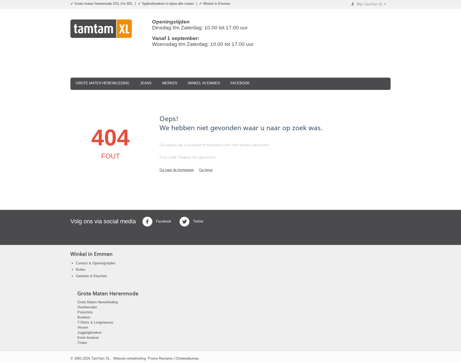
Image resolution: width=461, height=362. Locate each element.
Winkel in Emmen (204, 83)
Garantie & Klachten (91, 276)
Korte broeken (88, 338)
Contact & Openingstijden (95, 263)
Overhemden (87, 307)
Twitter (197, 221)
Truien (82, 343)
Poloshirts (85, 312)
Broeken (83, 317)
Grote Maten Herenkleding (102, 83)
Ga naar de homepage (177, 170)
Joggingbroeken (89, 333)
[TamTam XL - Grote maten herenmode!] (101, 28)
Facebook (240, 83)
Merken (169, 83)
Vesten (82, 327)
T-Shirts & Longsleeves (95, 322)
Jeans (146, 83)
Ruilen (80, 270)
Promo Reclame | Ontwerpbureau (173, 358)
